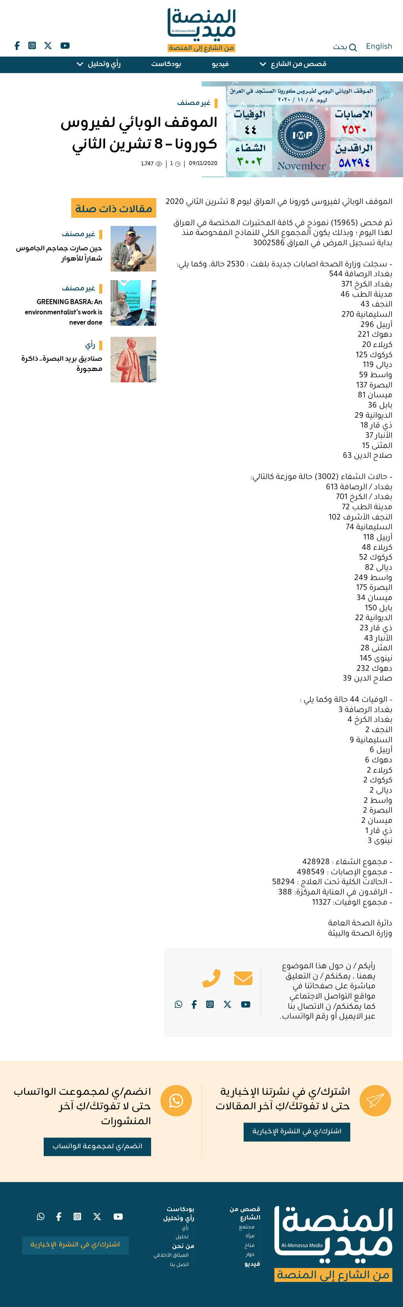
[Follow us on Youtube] (65, 44)
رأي (185, 1228)
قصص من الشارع (299, 65)
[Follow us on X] (48, 44)
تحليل (182, 1237)
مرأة (250, 1236)
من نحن (183, 1247)
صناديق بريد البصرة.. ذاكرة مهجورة (61, 364)
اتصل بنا (179, 1265)
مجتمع (247, 1227)
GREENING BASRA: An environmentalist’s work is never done (63, 313)
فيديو (220, 65)
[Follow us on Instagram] (32, 44)
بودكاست (166, 65)
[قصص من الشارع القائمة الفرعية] (263, 65)
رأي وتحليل (104, 65)
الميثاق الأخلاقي (171, 1256)
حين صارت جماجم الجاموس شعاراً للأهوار (59, 254)
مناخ (249, 1246)
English (379, 47)
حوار (250, 1255)
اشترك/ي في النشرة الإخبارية (297, 1132)
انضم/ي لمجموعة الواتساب (97, 1147)
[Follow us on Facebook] (17, 44)
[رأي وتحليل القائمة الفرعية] (80, 65)
